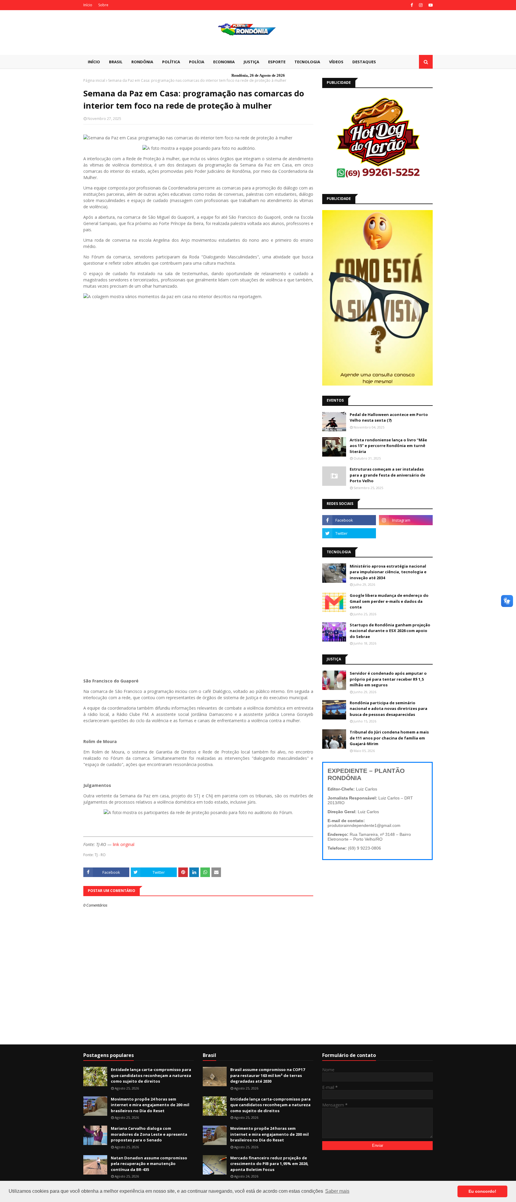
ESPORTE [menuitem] (276, 61)
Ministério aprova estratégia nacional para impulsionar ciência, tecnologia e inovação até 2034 (388, 571)
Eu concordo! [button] (482, 1191)
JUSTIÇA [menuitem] (251, 61)
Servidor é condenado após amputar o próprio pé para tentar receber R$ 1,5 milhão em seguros (388, 679)
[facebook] (411, 5)
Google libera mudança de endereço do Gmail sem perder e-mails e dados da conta (389, 601)
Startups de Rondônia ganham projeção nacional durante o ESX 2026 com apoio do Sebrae (390, 630)
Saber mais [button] (337, 1191)
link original (123, 844)
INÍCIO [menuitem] (94, 61)
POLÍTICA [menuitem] (171, 61)
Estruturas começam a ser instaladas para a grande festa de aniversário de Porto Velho (387, 474)
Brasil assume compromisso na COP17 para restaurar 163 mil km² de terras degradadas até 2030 (267, 1075)
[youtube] (430, 5)
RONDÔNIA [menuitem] (142, 61)
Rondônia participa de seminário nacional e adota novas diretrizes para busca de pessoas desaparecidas (388, 708)
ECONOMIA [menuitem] (224, 61)
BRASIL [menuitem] (115, 61)
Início (87, 4)
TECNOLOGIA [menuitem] (307, 61)
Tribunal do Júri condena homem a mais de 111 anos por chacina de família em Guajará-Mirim (389, 737)
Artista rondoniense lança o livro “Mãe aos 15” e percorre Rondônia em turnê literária (388, 445)
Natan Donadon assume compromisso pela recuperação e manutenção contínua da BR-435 (149, 1163)
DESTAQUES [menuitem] (364, 61)
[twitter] (349, 533)
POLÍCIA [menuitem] (196, 61)
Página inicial (94, 80)
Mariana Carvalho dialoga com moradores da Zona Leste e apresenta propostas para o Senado (149, 1134)
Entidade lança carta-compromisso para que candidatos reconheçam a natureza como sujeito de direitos (151, 1075)
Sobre (103, 4)
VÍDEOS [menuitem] (336, 61)
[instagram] (420, 5)
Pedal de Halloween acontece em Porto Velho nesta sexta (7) (389, 417)
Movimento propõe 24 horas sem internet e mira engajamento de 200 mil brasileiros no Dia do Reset (150, 1104)
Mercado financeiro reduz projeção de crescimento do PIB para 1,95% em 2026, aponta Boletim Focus (269, 1163)
